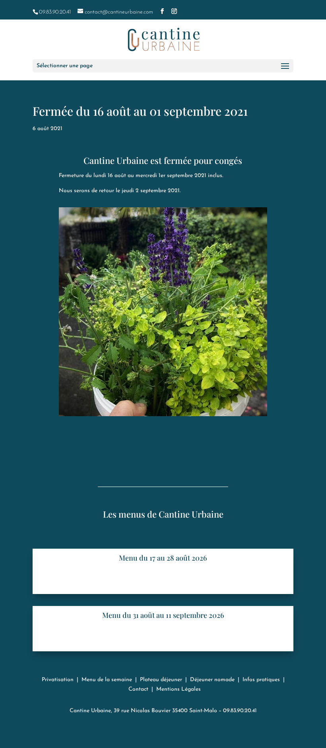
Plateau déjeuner (161, 680)
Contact (138, 689)
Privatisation (58, 680)
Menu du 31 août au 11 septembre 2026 (163, 615)
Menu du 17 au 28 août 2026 (163, 558)
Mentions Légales (178, 689)
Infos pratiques (261, 680)
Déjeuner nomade (212, 680)
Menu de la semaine (107, 680)
